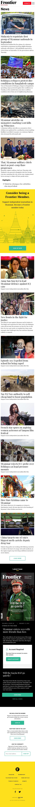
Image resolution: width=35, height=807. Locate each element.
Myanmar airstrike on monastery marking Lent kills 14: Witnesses (16, 122)
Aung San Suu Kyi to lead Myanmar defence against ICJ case (16, 283)
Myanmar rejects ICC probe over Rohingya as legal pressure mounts (17, 466)
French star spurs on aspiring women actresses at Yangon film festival (17, 430)
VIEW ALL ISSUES (17, 699)
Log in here (21, 666)
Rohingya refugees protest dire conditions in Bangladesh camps (17, 82)
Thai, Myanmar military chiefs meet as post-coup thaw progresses (16, 165)
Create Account (13, 659)
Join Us (17, 723)
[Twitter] (20, 792)
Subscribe (17, 738)
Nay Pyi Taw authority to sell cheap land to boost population (16, 395)
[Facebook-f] (15, 792)
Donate (27, 3)
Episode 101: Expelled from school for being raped (14, 362)
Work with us (25, 777)
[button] (19, 797)
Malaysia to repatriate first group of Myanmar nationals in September (16, 39)
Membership (21, 774)
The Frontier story (11, 777)
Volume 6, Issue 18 (8, 623)
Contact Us (18, 784)
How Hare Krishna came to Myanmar (14, 501)
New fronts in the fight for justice (14, 318)
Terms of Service (13, 781)
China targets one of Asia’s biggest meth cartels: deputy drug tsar (15, 540)
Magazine (11, 774)
